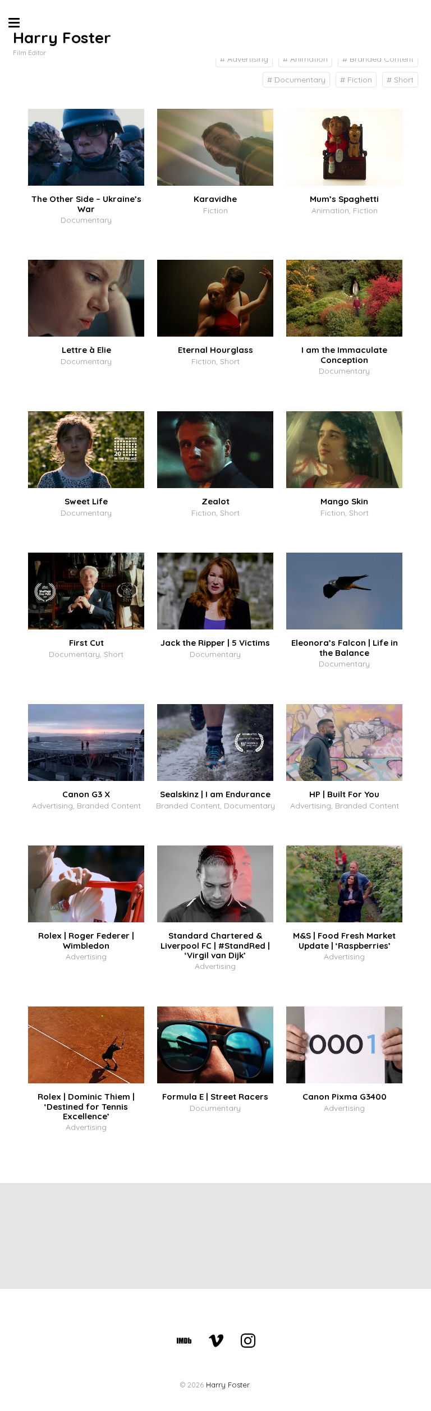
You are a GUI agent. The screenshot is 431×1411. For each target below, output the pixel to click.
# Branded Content (378, 59)
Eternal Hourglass (215, 349)
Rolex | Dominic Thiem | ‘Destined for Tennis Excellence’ (86, 1106)
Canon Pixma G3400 (344, 1096)
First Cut (86, 642)
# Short (400, 80)
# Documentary (296, 80)
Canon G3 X (86, 794)
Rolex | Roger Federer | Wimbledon (86, 940)
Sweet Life (86, 501)
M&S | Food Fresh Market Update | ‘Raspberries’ (344, 940)
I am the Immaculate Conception (344, 354)
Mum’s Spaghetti (344, 199)
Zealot (215, 501)
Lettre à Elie (86, 349)
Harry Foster (62, 37)
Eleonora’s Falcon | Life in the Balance (344, 647)
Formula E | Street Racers (215, 1096)
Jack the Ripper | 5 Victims (215, 642)
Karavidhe (215, 199)
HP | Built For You (344, 794)
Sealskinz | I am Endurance (215, 794)
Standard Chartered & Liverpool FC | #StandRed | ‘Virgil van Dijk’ (215, 945)
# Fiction (356, 80)
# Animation (305, 59)
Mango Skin (344, 501)
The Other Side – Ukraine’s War (86, 204)
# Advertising (244, 59)
